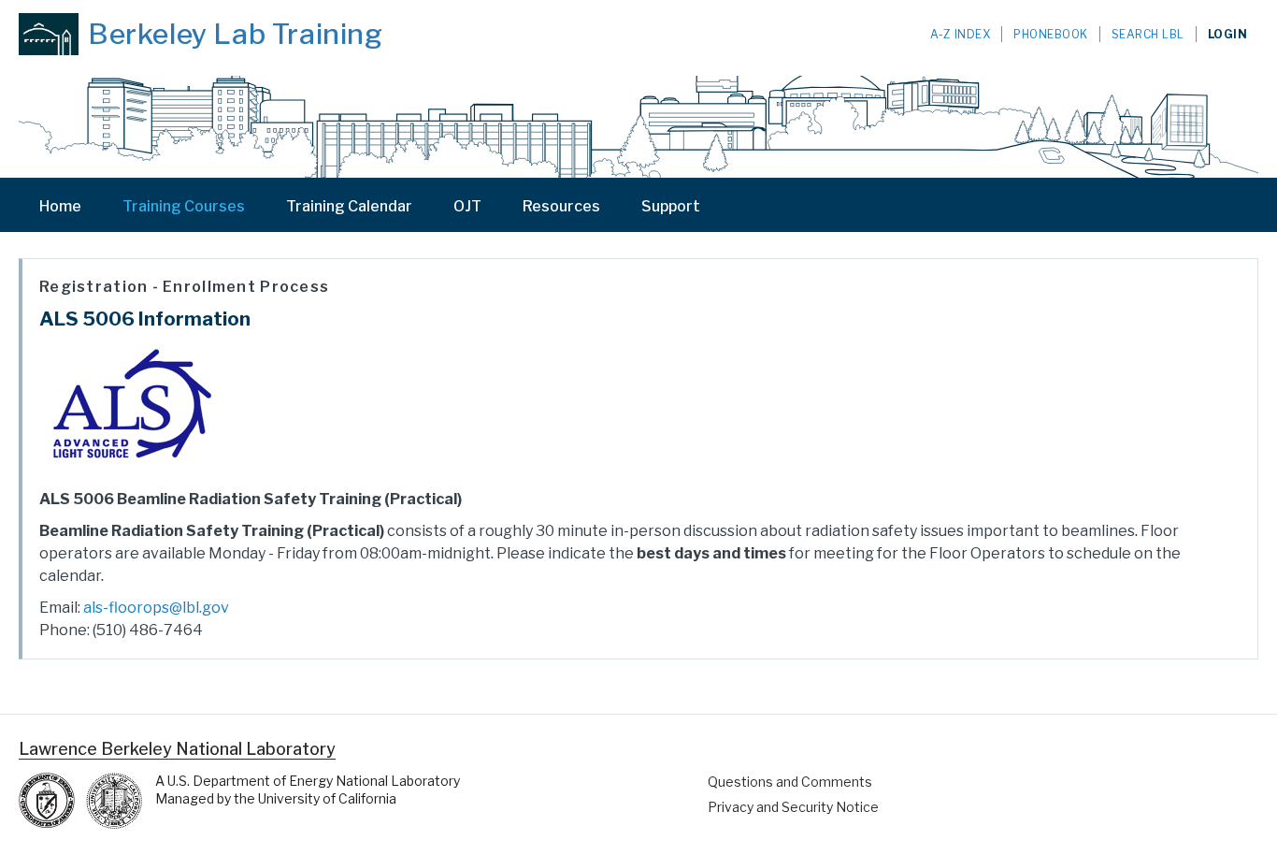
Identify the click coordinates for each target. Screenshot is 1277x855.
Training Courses (183, 206)
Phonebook (1050, 34)
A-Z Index (960, 34)
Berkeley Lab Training (235, 34)
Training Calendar (349, 206)
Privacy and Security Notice (793, 807)
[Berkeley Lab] (49, 34)
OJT (467, 206)
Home (60, 206)
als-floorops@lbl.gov (156, 607)
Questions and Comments (790, 782)
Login (1228, 34)
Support (670, 206)
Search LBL (1148, 34)
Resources (561, 206)
